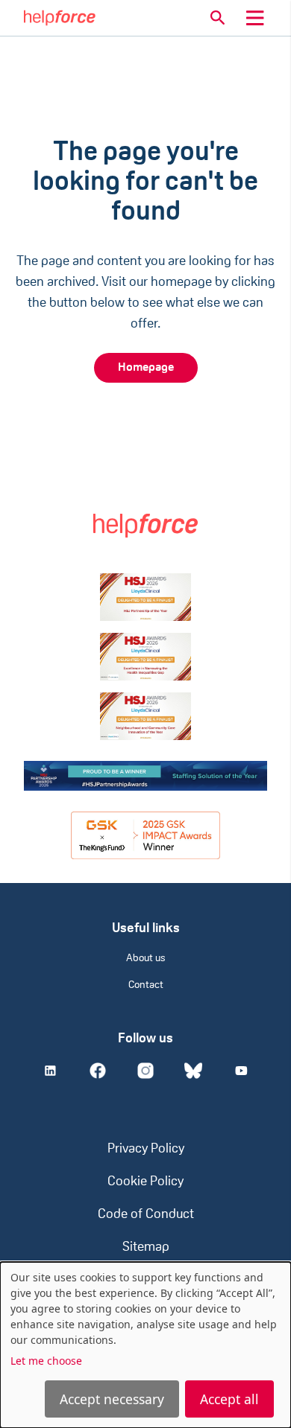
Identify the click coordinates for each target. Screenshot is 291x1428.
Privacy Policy (145, 1149)
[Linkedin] (50, 1071)
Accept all (229, 1399)
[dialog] (145, 1345)
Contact (145, 985)
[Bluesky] (193, 1071)
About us (146, 958)
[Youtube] (241, 1071)
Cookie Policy (145, 1182)
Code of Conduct (146, 1215)
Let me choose (46, 1361)
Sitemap (145, 1248)
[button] (217, 17)
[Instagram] (145, 1071)
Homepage (146, 368)
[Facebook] (98, 1071)
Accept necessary (112, 1399)
